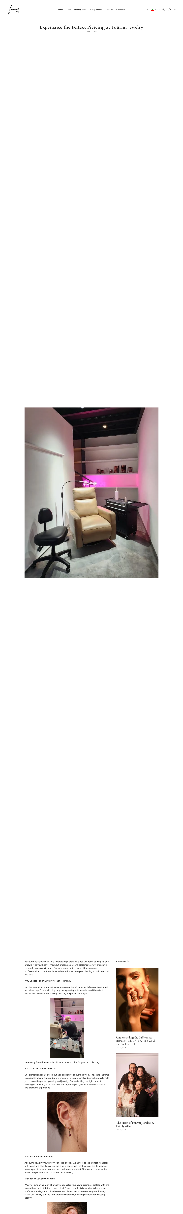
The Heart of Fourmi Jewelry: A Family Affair (135, 1124)
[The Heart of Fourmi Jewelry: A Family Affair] (137, 1085)
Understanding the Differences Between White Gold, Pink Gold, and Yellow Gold (135, 1041)
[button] (68, 10)
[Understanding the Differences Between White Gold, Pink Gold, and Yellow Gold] (137, 999)
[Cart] (175, 10)
